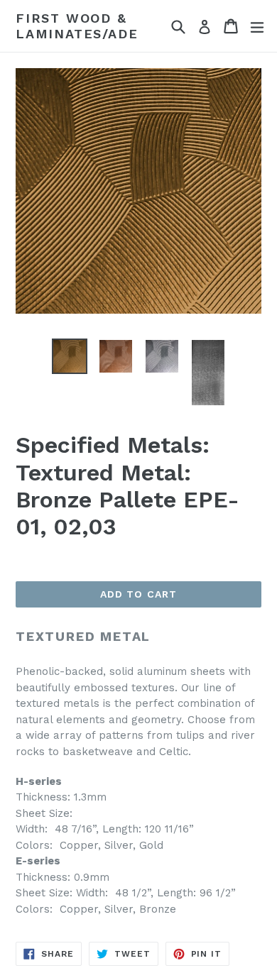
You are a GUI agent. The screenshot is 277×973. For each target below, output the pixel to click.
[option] (69, 356)
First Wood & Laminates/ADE (77, 26)
